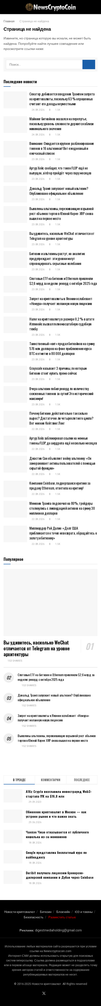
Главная (9, 21)
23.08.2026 (37, 159)
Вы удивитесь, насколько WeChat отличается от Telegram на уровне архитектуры (61, 236)
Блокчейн (63, 912)
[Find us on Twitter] (44, 993)
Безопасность (33, 917)
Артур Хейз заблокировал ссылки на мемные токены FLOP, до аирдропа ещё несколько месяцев (63, 440)
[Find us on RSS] (60, 993)
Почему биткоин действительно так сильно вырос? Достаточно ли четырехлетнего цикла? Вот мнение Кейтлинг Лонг (61, 418)
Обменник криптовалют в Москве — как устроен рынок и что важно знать (56, 814)
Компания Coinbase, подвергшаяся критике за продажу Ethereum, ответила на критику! (59, 485)
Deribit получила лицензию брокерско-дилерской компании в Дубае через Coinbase (59, 875)
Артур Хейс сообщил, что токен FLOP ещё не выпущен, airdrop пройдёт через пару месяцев (60, 170)
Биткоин (45, 912)
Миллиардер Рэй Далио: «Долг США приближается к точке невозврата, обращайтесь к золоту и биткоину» (63, 532)
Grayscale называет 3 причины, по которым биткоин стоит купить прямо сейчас (58, 370)
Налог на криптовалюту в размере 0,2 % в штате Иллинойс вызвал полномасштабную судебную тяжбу (61, 323)
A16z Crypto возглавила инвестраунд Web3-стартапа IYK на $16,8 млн (59, 794)
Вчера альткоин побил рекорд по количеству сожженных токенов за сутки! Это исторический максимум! (61, 393)
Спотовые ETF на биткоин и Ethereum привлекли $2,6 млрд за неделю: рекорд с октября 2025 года (63, 281)
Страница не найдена (34, 21)
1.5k (57, 110)
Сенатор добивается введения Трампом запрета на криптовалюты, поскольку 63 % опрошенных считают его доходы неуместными (62, 98)
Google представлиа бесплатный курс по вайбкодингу (56, 854)
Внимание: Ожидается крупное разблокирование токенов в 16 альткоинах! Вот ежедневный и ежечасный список (61, 148)
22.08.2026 (37, 429)
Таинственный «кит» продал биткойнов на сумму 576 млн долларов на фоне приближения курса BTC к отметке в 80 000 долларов (62, 348)
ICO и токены (84, 912)
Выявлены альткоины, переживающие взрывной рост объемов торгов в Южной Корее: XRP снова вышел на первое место (61, 213)
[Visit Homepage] (50, 7)
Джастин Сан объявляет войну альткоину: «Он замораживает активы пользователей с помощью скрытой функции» (62, 463)
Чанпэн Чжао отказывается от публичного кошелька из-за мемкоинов (57, 834)
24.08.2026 (37, 110)
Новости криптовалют (19, 912)
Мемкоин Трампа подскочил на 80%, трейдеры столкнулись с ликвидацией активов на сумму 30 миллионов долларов (62, 508)
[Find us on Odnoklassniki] (55, 993)
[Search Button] (95, 7)
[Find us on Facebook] (38, 993)
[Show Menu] (6, 7)
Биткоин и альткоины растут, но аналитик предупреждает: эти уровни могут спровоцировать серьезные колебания (57, 258)
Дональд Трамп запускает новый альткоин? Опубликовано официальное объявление (58, 191)
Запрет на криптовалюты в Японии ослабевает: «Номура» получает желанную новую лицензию (61, 301)
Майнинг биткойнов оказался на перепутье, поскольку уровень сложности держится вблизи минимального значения (61, 123)
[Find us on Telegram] (49, 993)
